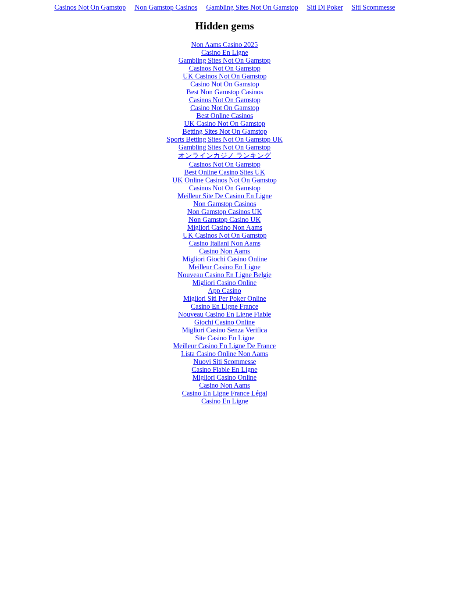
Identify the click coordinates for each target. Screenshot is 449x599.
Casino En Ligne (224, 52)
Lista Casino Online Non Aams (224, 353)
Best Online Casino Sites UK (224, 172)
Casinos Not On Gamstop (90, 7)
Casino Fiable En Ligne (224, 369)
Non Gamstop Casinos (166, 7)
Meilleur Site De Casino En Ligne (225, 196)
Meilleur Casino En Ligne (224, 267)
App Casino (224, 290)
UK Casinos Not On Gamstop (225, 76)
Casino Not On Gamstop (224, 84)
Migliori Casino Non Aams (224, 227)
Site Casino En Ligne (224, 338)
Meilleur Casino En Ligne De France (224, 345)
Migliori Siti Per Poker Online (224, 298)
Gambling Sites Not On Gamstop (252, 7)
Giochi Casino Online (224, 322)
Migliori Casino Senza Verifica (224, 330)
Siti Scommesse (373, 7)
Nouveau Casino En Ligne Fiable (224, 314)
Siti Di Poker (325, 7)
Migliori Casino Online (224, 282)
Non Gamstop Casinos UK (224, 211)
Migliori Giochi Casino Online (224, 259)
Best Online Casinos (224, 115)
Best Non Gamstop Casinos (224, 92)
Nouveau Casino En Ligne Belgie (224, 274)
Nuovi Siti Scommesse (224, 361)
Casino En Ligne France (224, 306)
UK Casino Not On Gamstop (224, 123)
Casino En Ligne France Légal (224, 393)
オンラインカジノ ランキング (224, 155)
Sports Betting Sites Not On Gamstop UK (225, 139)
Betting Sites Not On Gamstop (224, 131)
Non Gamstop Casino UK (225, 219)
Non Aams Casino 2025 (224, 44)
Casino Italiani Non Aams (224, 243)
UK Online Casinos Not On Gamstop (224, 180)
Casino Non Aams (224, 251)
